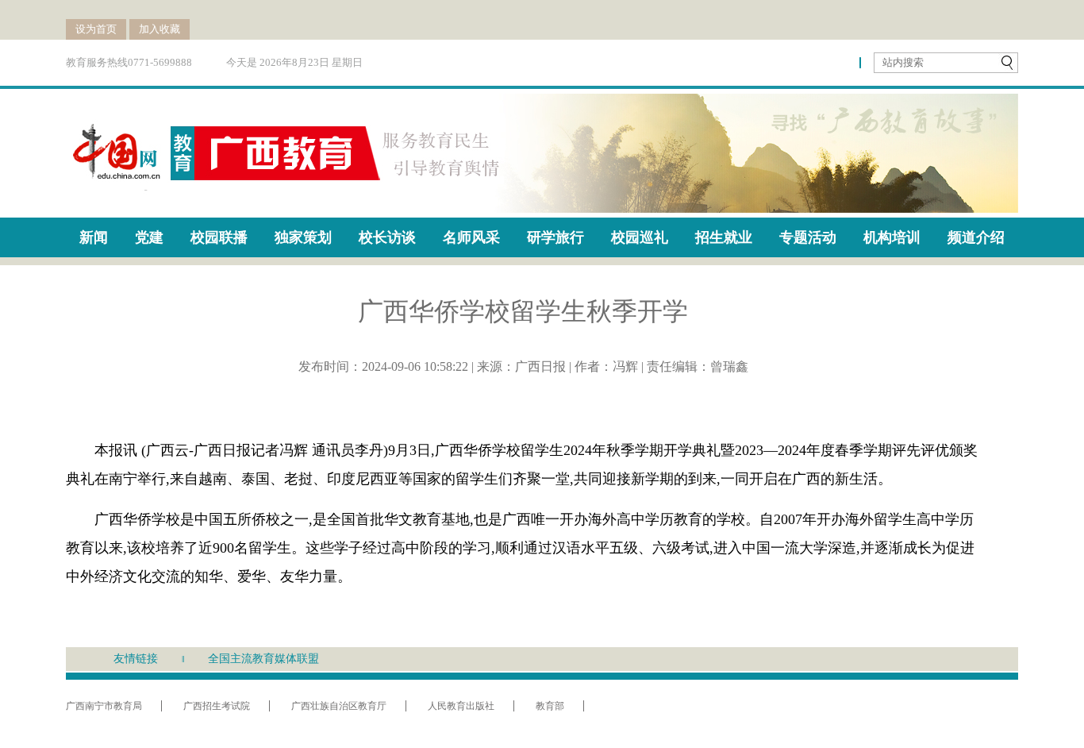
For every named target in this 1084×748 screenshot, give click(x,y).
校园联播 (219, 237)
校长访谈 (387, 237)
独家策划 (303, 237)
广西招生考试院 (216, 705)
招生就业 (723, 237)
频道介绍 (976, 237)
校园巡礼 (639, 237)
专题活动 (807, 237)
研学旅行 (555, 237)
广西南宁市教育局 (104, 705)
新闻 (93, 237)
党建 (149, 237)
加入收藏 (159, 29)
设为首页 (96, 29)
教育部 (550, 705)
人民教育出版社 (461, 705)
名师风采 (471, 237)
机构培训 (892, 237)
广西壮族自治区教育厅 (338, 705)
